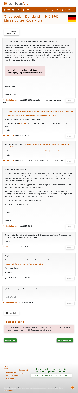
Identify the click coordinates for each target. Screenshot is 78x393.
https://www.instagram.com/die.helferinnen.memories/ (24, 264)
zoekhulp (22, 123)
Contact (21, 373)
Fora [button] (17, 10)
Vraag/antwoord (12, 375)
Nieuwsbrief (23, 370)
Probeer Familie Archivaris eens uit (50, 375)
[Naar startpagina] (72, 387)
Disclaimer (10, 379)
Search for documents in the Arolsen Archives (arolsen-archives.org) (31, 115)
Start (8, 10)
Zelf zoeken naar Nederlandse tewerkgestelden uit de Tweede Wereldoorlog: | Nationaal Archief (39, 111)
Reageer (70, 101)
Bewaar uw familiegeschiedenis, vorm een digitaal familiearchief (51, 370)
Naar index (13, 313)
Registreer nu (63, 340)
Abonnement (11, 372)
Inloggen (9, 340)
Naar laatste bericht (11, 32)
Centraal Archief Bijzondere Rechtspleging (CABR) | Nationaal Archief (38, 151)
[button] (47, 9)
